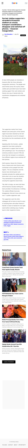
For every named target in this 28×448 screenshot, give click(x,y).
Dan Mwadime (9, 34)
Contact (10, 444)
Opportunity (22, 444)
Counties (4, 10)
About (15, 444)
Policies (4, 444)
